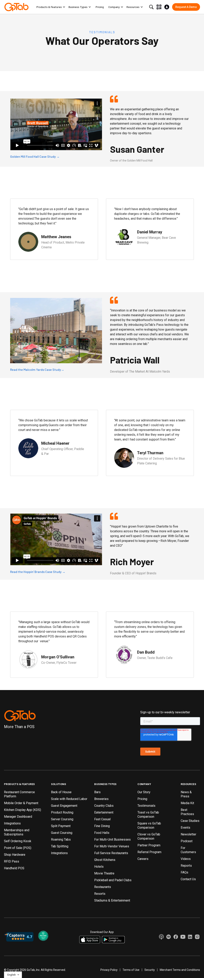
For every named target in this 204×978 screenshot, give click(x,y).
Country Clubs (104, 806)
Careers (142, 859)
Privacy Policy (109, 969)
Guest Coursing (61, 833)
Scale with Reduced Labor (69, 799)
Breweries (101, 799)
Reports (186, 865)
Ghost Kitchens (104, 860)
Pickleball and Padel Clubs (112, 880)
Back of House (61, 792)
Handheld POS (14, 868)
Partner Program (148, 845)
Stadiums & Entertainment (112, 900)
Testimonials (146, 806)
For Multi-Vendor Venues (111, 846)
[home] (16, 7)
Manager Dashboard (18, 816)
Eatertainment (103, 812)
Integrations (12, 823)
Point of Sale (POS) (17, 848)
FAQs (184, 872)
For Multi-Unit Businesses (112, 839)
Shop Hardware (14, 855)
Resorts (99, 894)
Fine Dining (102, 826)
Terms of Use (131, 969)
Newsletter (188, 834)
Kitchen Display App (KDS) (22, 810)
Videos (186, 859)
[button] (50, 7)
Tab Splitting (59, 846)
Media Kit (187, 803)
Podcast (186, 841)
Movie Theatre (104, 873)
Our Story (143, 792)
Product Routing (62, 812)
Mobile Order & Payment (21, 803)
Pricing (100, 7)
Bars (97, 792)
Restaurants (102, 887)
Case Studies (190, 821)
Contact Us (188, 879)
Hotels (99, 866)
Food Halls (101, 833)
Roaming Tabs (61, 839)
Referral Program (149, 852)
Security (149, 969)
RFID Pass (11, 861)
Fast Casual (102, 819)
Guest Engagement (64, 806)
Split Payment (61, 826)
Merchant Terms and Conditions (180, 969)
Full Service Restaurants (111, 853)
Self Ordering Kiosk (17, 841)
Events (185, 827)
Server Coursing (62, 819)
